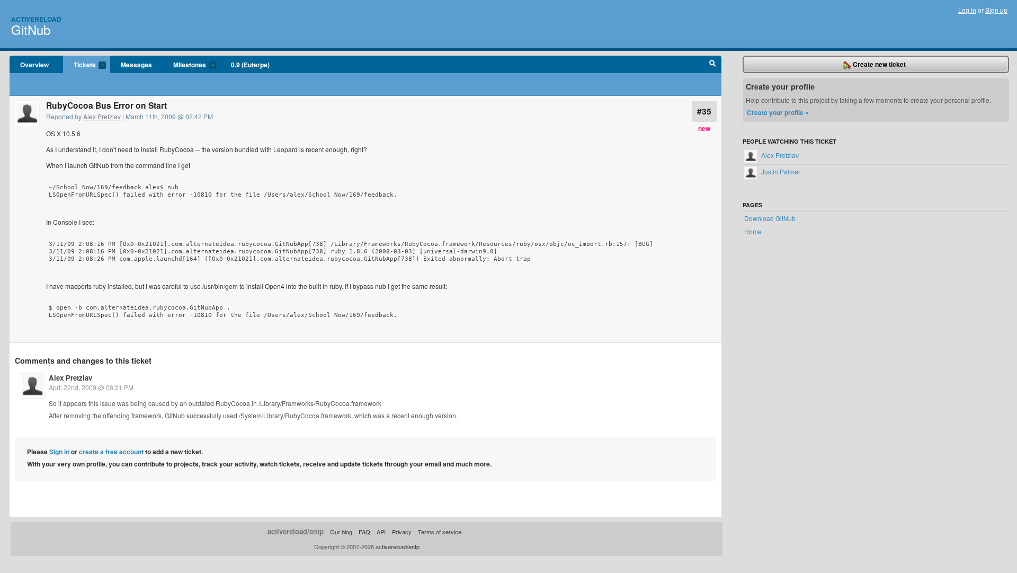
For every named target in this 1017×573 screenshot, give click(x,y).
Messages (136, 64)
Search (712, 65)
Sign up (996, 9)
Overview (34, 64)
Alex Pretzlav (102, 116)
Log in (967, 9)
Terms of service (439, 531)
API (381, 531)
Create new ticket (878, 64)
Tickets (79, 65)
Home (753, 231)
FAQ (364, 531)
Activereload (36, 19)
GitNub (30, 29)
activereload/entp (295, 531)
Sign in (59, 451)
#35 (704, 111)
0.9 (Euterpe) (250, 64)
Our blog (341, 531)
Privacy (402, 531)
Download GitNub (770, 218)
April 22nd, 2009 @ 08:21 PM (91, 387)
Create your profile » (778, 112)
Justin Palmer (780, 171)
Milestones (184, 65)
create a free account (111, 451)
